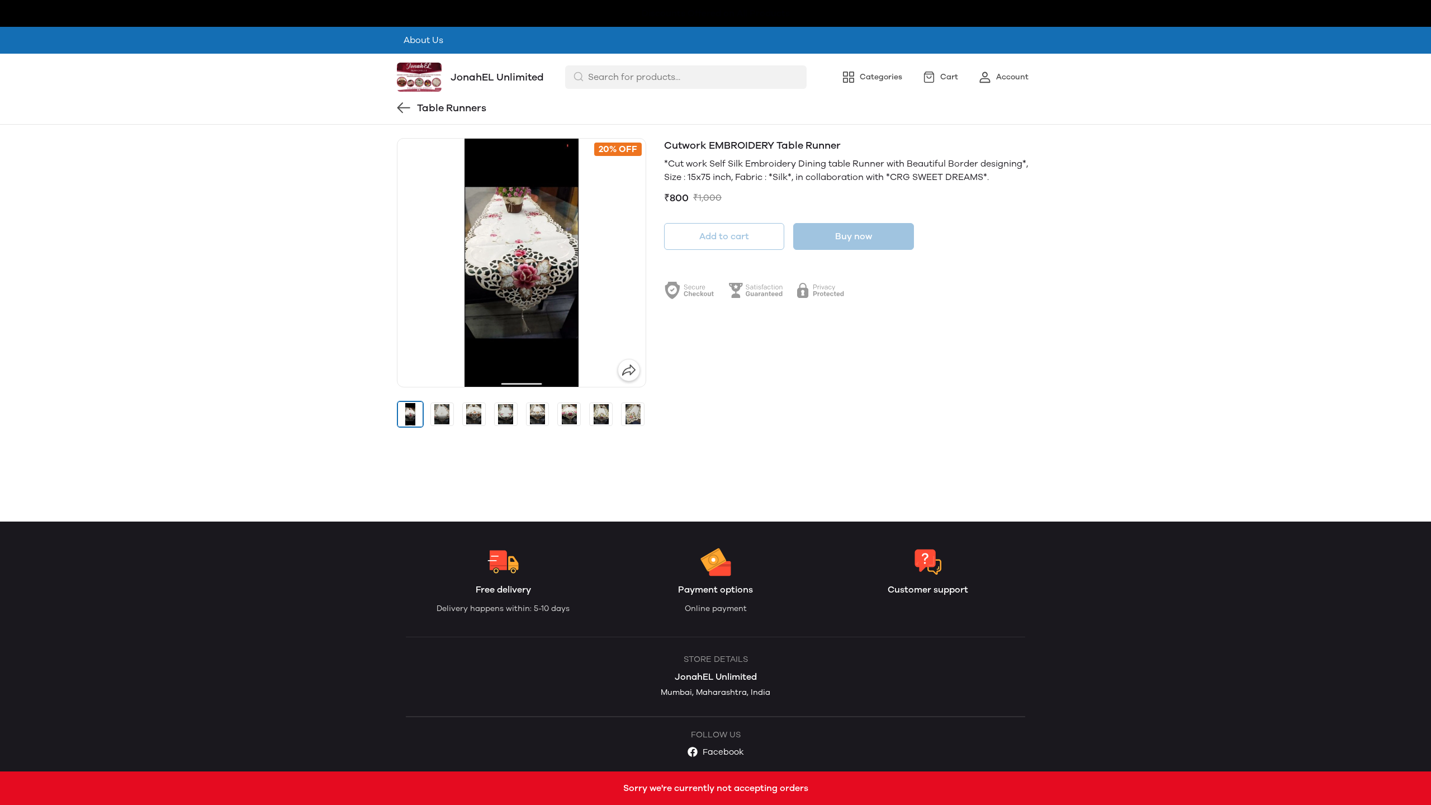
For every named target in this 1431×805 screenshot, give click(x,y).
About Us (423, 40)
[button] (410, 414)
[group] (521, 263)
